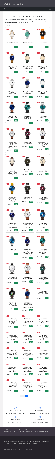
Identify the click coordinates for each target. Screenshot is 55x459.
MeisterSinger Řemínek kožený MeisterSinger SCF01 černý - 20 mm (43, 337)
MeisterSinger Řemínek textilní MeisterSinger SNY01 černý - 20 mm (43, 293)
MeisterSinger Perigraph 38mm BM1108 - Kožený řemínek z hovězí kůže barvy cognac (28, 304)
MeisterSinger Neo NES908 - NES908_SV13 (12, 68)
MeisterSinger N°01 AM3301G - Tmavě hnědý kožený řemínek (43, 144)
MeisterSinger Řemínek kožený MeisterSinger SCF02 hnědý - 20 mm (28, 337)
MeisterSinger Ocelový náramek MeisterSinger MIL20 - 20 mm (12, 337)
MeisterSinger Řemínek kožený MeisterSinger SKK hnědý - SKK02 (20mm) (12, 385)
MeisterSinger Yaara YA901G (12, 43)
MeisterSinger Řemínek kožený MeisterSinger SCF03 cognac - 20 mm (12, 352)
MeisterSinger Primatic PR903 (43, 170)
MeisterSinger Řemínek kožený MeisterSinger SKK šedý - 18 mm (12, 369)
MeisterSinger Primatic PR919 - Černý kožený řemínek (28, 118)
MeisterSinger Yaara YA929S (28, 43)
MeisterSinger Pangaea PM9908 (12, 116)
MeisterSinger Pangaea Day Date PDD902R (43, 199)
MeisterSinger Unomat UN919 (43, 116)
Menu (6, 9)
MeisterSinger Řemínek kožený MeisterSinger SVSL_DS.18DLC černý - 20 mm (12, 321)
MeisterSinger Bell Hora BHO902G (27, 198)
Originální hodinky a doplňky (15, 449)
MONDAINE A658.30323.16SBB (32, 441)
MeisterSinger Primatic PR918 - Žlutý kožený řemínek (12, 199)
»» (33, 396)
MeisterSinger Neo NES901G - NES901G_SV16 (12, 93)
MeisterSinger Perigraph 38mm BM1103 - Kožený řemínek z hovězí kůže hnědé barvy (12, 172)
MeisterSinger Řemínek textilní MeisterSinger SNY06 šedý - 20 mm (28, 320)
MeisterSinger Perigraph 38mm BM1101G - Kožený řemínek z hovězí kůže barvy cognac (12, 145)
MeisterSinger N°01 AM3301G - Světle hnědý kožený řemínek (28, 225)
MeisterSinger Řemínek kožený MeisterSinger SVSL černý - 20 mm (43, 352)
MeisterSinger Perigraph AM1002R (28, 143)
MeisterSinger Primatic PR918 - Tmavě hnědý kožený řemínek (43, 225)
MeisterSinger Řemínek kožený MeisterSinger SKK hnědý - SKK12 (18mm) (43, 385)
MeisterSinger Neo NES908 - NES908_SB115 (28, 93)
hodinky (17, 441)
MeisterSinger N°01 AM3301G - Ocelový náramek (13, 278)
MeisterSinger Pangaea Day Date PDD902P (43, 278)
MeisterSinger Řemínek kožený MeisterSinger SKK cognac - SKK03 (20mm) (28, 385)
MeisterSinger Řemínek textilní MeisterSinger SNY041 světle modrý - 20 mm (28, 353)
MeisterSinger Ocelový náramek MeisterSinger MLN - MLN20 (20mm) (43, 369)
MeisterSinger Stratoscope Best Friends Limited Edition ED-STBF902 (12, 304)
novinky (28, 431)
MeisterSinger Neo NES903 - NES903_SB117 (28, 68)
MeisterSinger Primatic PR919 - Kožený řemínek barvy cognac (43, 251)
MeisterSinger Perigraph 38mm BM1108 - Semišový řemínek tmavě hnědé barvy (28, 252)
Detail (16, 47)
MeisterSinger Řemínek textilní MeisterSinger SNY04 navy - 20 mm (43, 320)
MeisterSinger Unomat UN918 (12, 250)
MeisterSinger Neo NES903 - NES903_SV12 (43, 68)
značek (39, 430)
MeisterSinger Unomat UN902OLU (43, 43)
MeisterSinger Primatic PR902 (28, 170)
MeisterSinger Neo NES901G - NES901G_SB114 (43, 93)
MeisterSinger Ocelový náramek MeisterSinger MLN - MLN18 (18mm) (28, 369)
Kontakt (26, 449)
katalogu (7, 430)
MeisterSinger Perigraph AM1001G (28, 277)
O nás (30, 449)
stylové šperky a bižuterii (30, 443)
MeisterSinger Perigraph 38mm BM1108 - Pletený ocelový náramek (12, 225)
